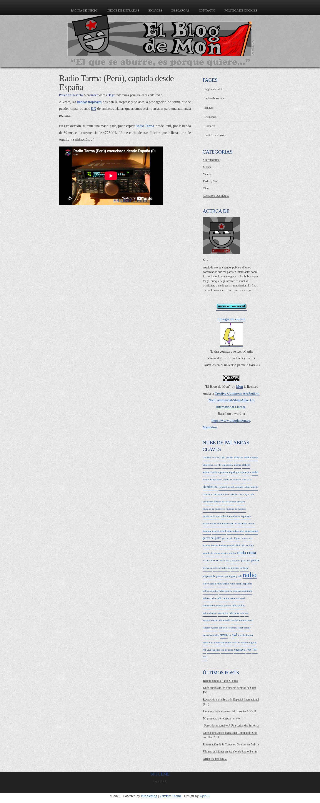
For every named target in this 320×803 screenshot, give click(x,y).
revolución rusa (238, 620)
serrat (240, 627)
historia (206, 545)
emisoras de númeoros (214, 508)
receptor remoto (210, 620)
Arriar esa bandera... (215, 758)
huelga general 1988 (229, 545)
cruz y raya (243, 494)
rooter (250, 620)
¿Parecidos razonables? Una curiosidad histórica (231, 725)
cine (244, 479)
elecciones (231, 501)
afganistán (227, 464)
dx (138, 95)
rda (247, 613)
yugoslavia (239, 649)
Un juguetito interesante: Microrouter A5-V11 (229, 711)
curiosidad (208, 501)
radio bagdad (209, 583)
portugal (244, 567)
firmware (207, 531)
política (235, 567)
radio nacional (237, 598)
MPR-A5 (238, 457)
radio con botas (210, 590)
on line (206, 560)
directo (217, 501)
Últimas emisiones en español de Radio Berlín (230, 751)
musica (224, 553)
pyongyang (231, 576)
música (232, 553)
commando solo (221, 494)
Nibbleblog (149, 796)
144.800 (207, 457)
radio (159, 95)
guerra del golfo (212, 538)
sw (230, 635)
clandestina (210, 486)
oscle (222, 560)
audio (255, 472)
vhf (204, 649)
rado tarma (122, 95)
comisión (207, 494)
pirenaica (207, 567)
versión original (248, 642)
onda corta (147, 95)
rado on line (223, 613)
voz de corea (227, 649)
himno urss (246, 538)
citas (249, 479)
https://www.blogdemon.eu (230, 420)
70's (214, 457)
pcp (243, 560)
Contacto (207, 10)
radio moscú (223, 598)
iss (247, 545)
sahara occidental (228, 627)
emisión (241, 501)
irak (243, 545)
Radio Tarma (145, 126)
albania (237, 464)
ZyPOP (205, 796)
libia (251, 545)
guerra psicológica (231, 538)
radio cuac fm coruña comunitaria (235, 590)
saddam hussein (210, 627)
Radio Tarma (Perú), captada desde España (116, 82)
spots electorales (211, 635)
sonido (247, 627)
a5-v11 (217, 464)
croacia (233, 494)
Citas (206, 188)
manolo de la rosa (211, 553)
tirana (205, 642)
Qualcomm (208, 464)
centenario (235, 479)
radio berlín (223, 583)
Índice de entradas (123, 10)
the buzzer (248, 635)
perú (133, 95)
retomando (224, 620)
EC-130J (221, 457)
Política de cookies (240, 10)
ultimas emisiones (222, 642)
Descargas (180, 10)
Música (207, 167)
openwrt (215, 560)
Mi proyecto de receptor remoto (221, 718)
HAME (229, 457)
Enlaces (155, 10)
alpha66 (246, 464)
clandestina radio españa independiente (238, 487)
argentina (223, 472)
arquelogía (234, 472)
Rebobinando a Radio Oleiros (220, 681)
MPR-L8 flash (251, 457)
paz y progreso (233, 560)
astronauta (245, 472)
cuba (252, 494)
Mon (239, 386)
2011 (205, 657)
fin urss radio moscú (244, 523)
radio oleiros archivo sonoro (217, 605)
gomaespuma (251, 531)
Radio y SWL (211, 181)
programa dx (209, 576)
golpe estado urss (235, 531)
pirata (255, 560)
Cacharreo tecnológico (216, 195)
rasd (242, 613)
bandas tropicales (89, 102)
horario (214, 545)
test (240, 635)
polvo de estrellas (221, 567)
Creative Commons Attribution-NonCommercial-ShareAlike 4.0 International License (234, 400)
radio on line (238, 605)
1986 (248, 649)
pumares (220, 576)
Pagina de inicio (84, 10)
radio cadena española (241, 583)
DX (93, 108)
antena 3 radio (210, 472)
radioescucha (209, 598)
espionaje (246, 516)
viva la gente (213, 649)
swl (234, 635)
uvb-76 (236, 642)
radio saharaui (210, 613)
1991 (255, 649)
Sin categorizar (211, 160)
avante (206, 479)
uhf (211, 642)
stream (224, 634)
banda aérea (216, 479)
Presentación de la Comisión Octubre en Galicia (231, 744)
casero (226, 479)
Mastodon (210, 427)
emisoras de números (236, 508)
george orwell (219, 531)
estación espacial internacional (218, 523)
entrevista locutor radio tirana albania (221, 516)
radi (240, 576)
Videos (102, 95)
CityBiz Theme (170, 796)
